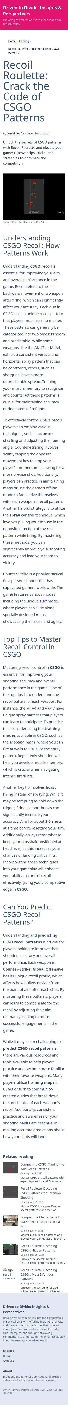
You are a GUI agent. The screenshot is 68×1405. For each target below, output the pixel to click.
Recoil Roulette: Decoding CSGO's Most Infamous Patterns (38, 1274)
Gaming (24, 41)
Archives (8, 1361)
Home (12, 41)
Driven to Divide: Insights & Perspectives (32, 10)
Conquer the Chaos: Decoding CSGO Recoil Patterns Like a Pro (41, 1221)
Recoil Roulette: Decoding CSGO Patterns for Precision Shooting (40, 1193)
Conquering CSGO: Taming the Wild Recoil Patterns (42, 1166)
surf (43, 601)
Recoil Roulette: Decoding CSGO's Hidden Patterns (38, 1248)
